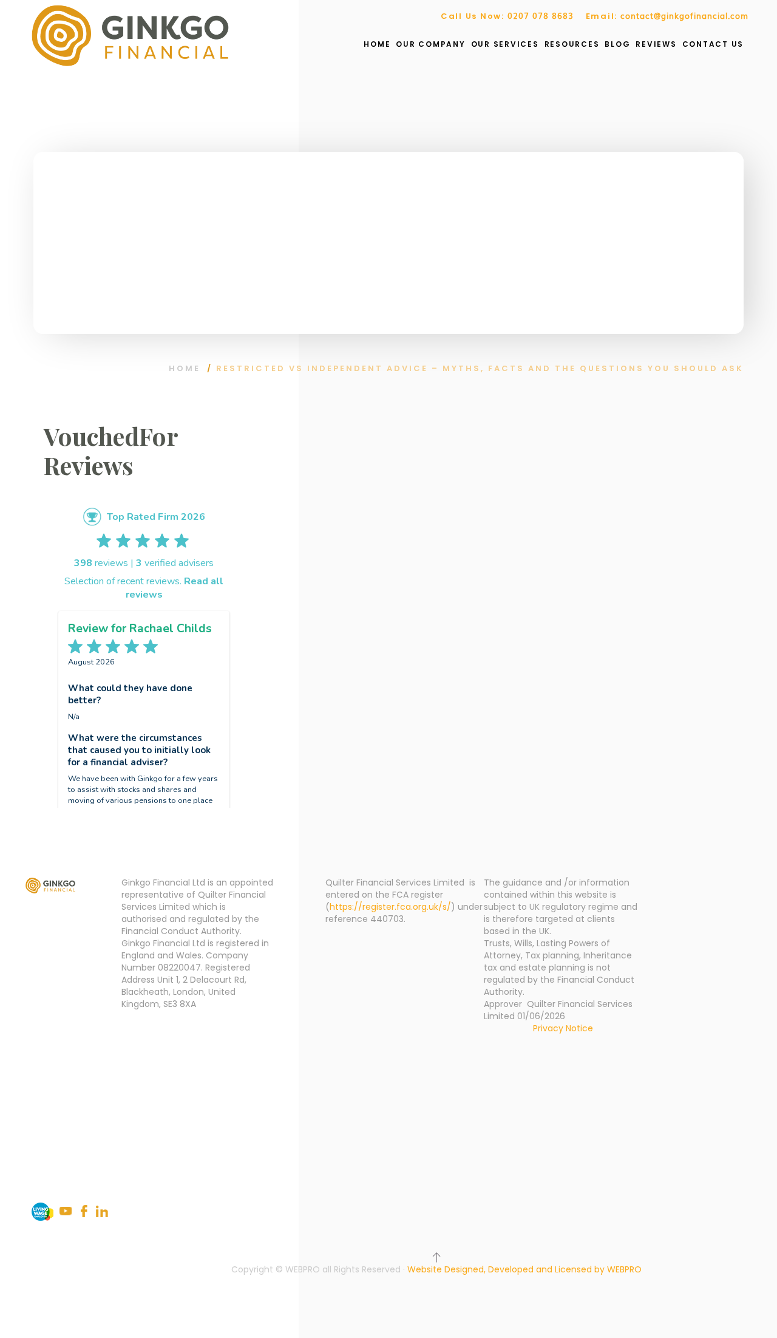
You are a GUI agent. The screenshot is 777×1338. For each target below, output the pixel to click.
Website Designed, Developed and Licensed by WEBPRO (524, 1269)
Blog (617, 44)
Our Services (505, 44)
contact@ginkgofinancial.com (684, 15)
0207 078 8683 (540, 15)
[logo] (130, 35)
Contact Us (713, 44)
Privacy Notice (563, 1028)
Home (377, 44)
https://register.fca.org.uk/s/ (390, 907)
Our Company (430, 44)
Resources (572, 44)
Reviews (656, 44)
